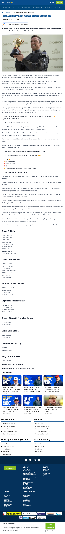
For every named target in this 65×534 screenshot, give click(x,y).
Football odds (39, 424)
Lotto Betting (6, 444)
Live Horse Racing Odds (10, 431)
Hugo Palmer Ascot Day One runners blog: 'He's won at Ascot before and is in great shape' (32, 409)
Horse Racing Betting (9, 426)
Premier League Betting (42, 426)
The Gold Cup (6, 75)
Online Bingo (39, 444)
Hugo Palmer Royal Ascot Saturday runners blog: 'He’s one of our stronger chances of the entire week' (11, 389)
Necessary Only (50, 527)
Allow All (50, 524)
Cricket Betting (7, 454)
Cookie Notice (15, 529)
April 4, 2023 (23, 172)
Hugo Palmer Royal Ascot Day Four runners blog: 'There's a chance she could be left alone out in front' (32, 389)
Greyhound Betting (8, 446)
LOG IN (52, 2)
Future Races (6, 429)
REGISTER (59, 2)
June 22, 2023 (24, 122)
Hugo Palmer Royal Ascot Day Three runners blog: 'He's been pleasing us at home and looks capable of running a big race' (52, 389)
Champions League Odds (42, 429)
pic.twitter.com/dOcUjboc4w (11, 119)
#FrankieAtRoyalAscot (14, 168)
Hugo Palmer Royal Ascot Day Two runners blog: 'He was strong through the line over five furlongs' (11, 409)
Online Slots (39, 451)
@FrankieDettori (16, 116)
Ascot (8, 12)
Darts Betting (7, 449)
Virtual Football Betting (42, 434)
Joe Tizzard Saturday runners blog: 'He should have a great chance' (53, 409)
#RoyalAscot (50, 116)
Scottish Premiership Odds (43, 431)
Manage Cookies (50, 530)
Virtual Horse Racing (9, 434)
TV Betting (6, 451)
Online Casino (39, 446)
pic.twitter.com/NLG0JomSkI (28, 168)
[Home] (2, 12)
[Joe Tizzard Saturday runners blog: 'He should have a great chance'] (53, 400)
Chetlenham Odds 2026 (10, 424)
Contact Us (9, 468)
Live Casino (38, 449)
